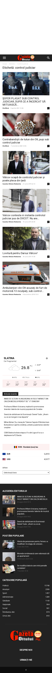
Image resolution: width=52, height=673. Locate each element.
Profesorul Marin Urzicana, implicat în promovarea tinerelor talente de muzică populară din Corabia (24, 408)
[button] (4, 57)
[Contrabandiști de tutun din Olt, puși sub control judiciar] (26, 124)
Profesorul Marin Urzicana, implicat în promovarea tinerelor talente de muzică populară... (33, 511)
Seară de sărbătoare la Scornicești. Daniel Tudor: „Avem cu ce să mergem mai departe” (26, 415)
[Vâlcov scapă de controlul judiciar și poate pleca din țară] (26, 162)
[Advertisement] (26, 27)
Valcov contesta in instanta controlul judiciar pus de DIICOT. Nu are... (24, 217)
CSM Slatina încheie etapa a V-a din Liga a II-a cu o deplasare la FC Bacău (24, 434)
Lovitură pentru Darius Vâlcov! (20, 253)
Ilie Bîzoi (6, 108)
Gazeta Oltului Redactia (12, 184)
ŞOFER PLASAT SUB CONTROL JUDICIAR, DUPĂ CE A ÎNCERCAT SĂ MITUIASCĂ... (24, 101)
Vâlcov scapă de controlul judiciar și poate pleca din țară (24, 179)
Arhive (5, 467)
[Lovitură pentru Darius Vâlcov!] (26, 238)
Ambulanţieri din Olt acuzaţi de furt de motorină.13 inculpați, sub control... (25, 289)
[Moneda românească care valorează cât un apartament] (9, 556)
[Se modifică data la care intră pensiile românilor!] (9, 568)
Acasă (5, 64)
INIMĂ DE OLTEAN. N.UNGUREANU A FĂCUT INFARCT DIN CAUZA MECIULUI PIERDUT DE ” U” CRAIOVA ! (26, 400)
